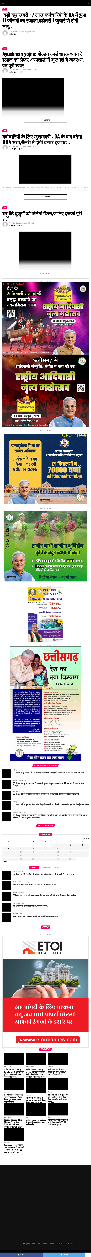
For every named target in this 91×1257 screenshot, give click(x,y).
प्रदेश (33, 1243)
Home (18, 1243)
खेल (39, 1243)
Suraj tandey (15, 34)
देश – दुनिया (26, 1243)
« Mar (4, 862)
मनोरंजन (52, 1243)
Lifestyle (60, 1243)
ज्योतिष (45, 1243)
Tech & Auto (70, 1243)
